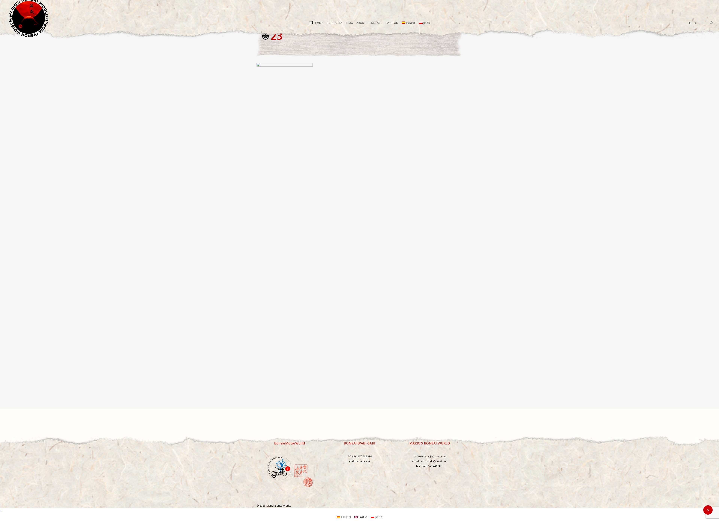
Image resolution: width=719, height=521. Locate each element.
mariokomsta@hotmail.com (430, 456)
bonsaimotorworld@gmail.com (429, 461)
